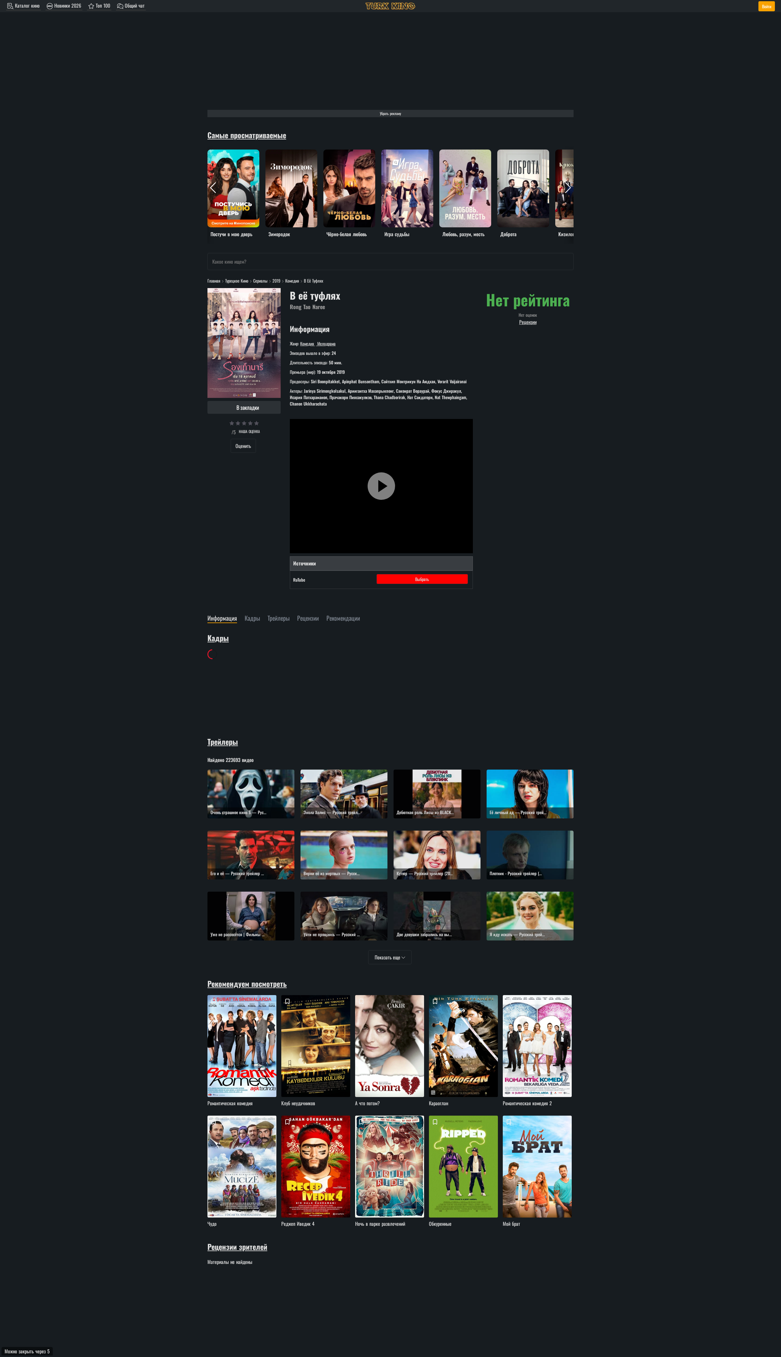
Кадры (218, 637)
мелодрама (326, 343)
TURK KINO (390, 6)
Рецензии (528, 322)
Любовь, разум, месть (459, 153)
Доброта (505, 153)
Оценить (243, 445)
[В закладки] (213, 1001)
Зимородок (275, 153)
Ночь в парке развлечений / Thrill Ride (390, 1177)
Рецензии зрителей (237, 1246)
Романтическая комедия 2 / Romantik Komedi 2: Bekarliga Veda (538, 1056)
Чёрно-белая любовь (342, 153)
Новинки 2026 (67, 5)
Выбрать (422, 579)
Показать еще (388, 957)
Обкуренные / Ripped (464, 1177)
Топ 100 (102, 5)
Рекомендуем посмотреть (247, 983)
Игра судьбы (393, 153)
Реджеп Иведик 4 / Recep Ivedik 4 (316, 1177)
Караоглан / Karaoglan (464, 1056)
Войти (766, 6)
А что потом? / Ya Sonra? (390, 1056)
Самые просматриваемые (246, 134)
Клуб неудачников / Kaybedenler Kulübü (316, 1056)
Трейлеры (222, 741)
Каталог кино (26, 5)
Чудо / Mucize (242, 1177)
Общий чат (134, 5)
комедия (307, 343)
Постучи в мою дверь (227, 153)
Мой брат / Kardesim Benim (538, 1177)
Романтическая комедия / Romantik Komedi (242, 1056)
